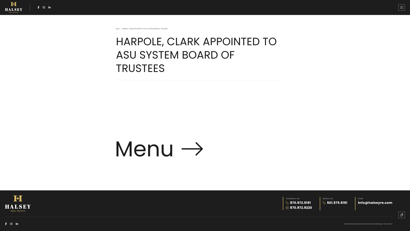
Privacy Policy (388, 224)
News (118, 29)
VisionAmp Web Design (375, 224)
